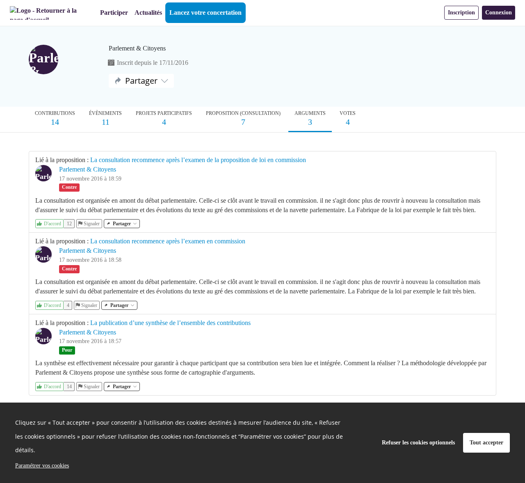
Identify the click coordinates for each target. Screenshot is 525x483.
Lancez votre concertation (205, 12)
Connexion (498, 12)
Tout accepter (486, 443)
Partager (141, 80)
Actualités (148, 12)
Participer (114, 12)
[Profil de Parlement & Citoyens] (62, 60)
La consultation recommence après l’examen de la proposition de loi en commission (198, 159)
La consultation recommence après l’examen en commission (167, 241)
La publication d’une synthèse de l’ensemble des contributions (170, 322)
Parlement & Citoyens (87, 169)
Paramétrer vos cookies (42, 465)
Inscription (461, 12)
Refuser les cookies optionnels (418, 443)
